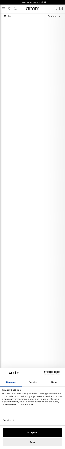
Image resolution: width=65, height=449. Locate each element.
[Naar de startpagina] (32, 9)
